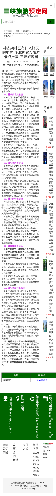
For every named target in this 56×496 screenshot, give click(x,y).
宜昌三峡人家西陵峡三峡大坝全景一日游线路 (51, 337)
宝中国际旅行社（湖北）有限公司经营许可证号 (36, 464)
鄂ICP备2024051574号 (34, 487)
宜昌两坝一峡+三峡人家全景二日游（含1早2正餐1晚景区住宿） (51, 286)
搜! (50, 21)
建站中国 (34, 485)
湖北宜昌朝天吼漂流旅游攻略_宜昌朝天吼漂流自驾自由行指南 (51, 227)
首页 (18, 31)
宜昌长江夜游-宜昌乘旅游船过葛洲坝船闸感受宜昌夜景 (51, 173)
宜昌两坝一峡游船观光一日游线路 (51, 130)
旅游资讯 (26, 31)
